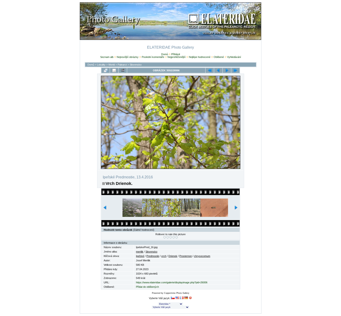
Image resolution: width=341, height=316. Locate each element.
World (111, 64)
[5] (176, 237)
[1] (164, 237)
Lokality (101, 64)
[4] (173, 237)
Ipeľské (140, 256)
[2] (167, 237)
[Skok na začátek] (210, 70)
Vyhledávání (234, 57)
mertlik (139, 251)
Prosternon (185, 256)
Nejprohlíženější (176, 57)
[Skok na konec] (235, 70)
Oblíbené (219, 57)
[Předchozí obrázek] (218, 70)
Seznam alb (106, 57)
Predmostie (152, 256)
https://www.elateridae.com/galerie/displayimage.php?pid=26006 (171, 282)
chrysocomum (202, 256)
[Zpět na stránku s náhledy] (105, 70)
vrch (163, 256)
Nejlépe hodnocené (199, 57)
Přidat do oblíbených (147, 286)
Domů (164, 54)
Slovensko (136, 64)
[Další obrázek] (227, 70)
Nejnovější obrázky (127, 57)
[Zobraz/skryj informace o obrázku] (114, 70)
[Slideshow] (123, 70)
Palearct (122, 64)
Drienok (172, 256)
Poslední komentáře (153, 57)
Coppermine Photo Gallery (176, 293)
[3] (170, 237)
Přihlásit (175, 54)
